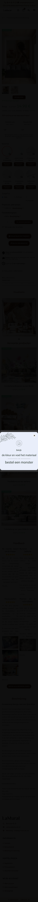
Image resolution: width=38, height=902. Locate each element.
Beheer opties (19, 468)
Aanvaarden (19, 462)
